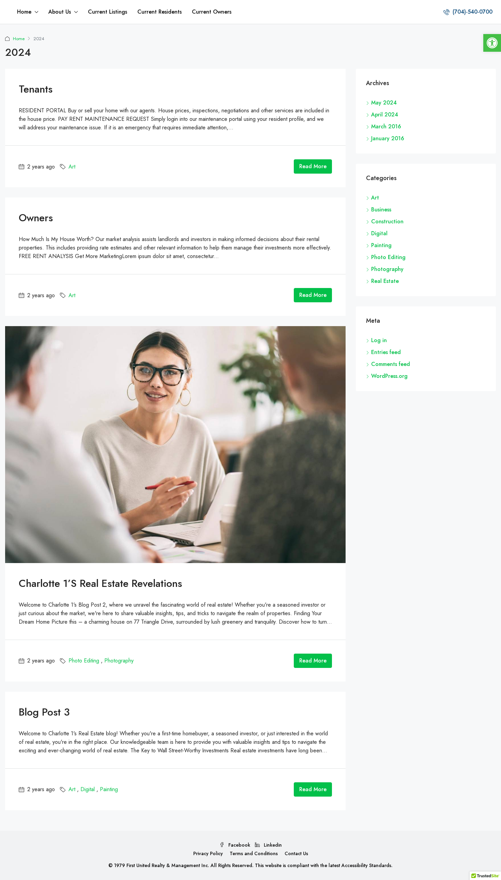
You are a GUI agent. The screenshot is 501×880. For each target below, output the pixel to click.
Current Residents (159, 12)
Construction (387, 221)
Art (72, 167)
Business (381, 209)
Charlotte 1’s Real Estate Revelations (100, 583)
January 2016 (387, 138)
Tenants (35, 89)
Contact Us (296, 853)
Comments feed (390, 364)
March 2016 (386, 126)
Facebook (239, 845)
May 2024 (384, 103)
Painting (109, 789)
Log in (379, 340)
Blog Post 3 (44, 712)
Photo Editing (84, 661)
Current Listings (107, 12)
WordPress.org (389, 376)
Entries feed (386, 352)
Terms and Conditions (254, 853)
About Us (59, 12)
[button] (492, 43)
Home (24, 12)
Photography (119, 661)
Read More (313, 166)
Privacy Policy (208, 853)
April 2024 (384, 114)
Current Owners (211, 12)
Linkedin (272, 845)
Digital (87, 789)
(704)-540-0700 (471, 12)
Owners (36, 217)
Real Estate (385, 281)
